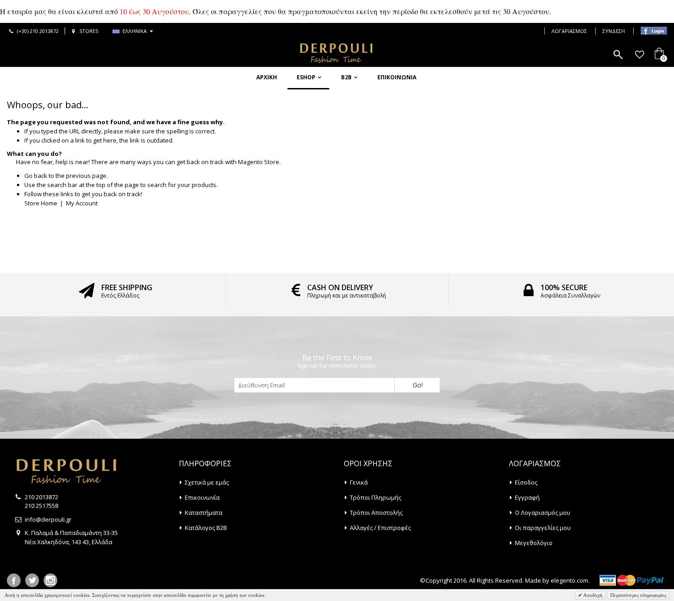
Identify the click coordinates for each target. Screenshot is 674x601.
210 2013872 (41, 497)
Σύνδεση (613, 31)
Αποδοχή (592, 595)
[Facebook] (14, 580)
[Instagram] (50, 580)
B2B (346, 77)
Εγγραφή (527, 497)
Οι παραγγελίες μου (543, 528)
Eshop (306, 77)
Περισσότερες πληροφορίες (638, 595)
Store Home (40, 203)
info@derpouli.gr (48, 519)
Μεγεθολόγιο (533, 543)
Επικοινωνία (396, 77)
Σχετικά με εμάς (207, 482)
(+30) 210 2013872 (38, 31)
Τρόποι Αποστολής (376, 512)
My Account (82, 203)
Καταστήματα (203, 512)
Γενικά (359, 482)
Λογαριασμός (569, 31)
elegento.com (569, 580)
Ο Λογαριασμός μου (542, 512)
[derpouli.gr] (337, 53)
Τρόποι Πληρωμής (375, 497)
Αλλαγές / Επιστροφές (380, 528)
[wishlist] (639, 54)
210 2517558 (41, 506)
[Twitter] (32, 580)
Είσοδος (526, 482)
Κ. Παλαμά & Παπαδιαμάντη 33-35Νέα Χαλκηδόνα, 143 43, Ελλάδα (71, 537)
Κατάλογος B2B (206, 528)
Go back (35, 175)
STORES (88, 31)
